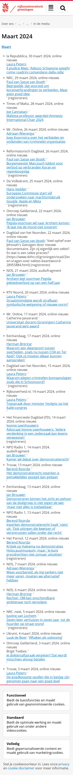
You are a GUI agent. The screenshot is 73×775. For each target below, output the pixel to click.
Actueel (28, 24)
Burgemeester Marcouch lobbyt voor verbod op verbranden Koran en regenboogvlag (34, 167)
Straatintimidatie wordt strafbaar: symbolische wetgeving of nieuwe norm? (37, 302)
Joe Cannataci (16, 112)
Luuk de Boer (16, 637)
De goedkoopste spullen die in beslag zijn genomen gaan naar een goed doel (38, 679)
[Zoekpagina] (62, 8)
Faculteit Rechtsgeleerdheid (20, 24)
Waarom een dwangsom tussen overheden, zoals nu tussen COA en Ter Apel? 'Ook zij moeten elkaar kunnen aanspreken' (36, 354)
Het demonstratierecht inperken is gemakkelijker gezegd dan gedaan (32, 475)
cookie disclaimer (21, 768)
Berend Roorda (18, 469)
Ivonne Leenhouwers (22, 425)
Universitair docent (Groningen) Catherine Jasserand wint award (38, 324)
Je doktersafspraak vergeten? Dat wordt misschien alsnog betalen (36, 657)
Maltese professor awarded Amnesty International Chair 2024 (34, 118)
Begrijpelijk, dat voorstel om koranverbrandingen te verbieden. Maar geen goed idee (37, 90)
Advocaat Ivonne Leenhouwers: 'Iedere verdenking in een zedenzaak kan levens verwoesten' (37, 433)
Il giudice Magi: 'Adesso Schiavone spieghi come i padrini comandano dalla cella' (38, 70)
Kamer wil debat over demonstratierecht (37, 459)
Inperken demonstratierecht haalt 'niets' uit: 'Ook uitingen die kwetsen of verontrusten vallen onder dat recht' (37, 529)
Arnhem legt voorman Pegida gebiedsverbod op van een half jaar (33, 281)
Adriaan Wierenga (20, 133)
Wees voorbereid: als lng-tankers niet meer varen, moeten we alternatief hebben (34, 576)
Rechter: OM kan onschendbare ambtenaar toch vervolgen (30, 600)
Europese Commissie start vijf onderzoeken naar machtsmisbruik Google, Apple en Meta (33, 197)
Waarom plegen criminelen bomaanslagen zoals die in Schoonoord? (38, 380)
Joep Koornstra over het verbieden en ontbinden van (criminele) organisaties (35, 139)
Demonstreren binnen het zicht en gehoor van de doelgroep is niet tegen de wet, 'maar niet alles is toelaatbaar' (38, 503)
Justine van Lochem (21, 616)
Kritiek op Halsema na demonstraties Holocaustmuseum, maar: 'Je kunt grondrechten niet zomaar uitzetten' (34, 550)
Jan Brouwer (15, 219)
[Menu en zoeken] (50, 8)
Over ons (8, 24)
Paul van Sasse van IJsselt (25, 82)
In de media (41, 24)
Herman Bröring (18, 344)
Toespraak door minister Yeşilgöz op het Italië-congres (37, 406)
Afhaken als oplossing (45, 637)
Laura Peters (16, 64)
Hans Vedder (16, 189)
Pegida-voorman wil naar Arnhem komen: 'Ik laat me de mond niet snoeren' (38, 225)
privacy (63, 764)
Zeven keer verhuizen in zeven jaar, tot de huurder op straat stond (38, 622)
